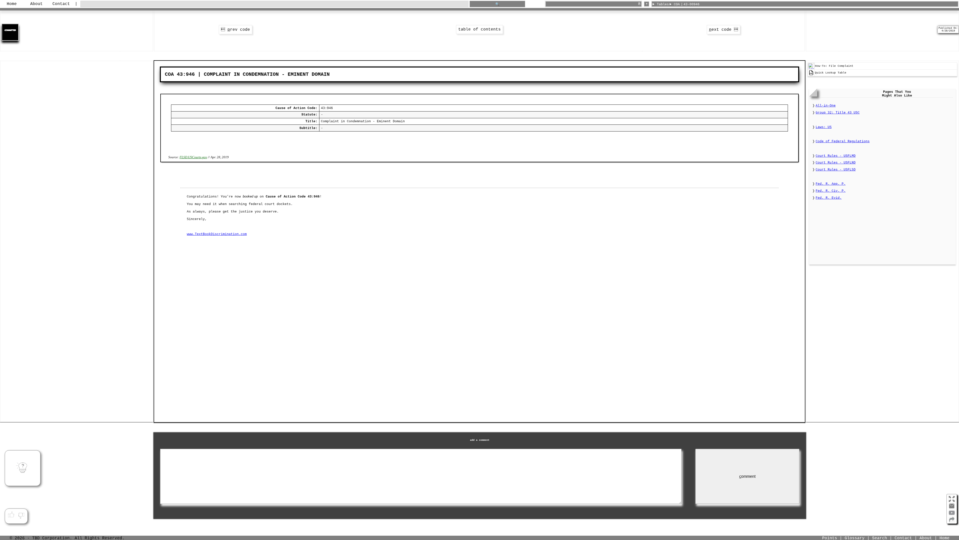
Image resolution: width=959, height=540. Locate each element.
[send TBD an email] (952, 508)
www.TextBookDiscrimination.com (217, 234)
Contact (61, 4)
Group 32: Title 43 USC (838, 112)
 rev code (235, 30)
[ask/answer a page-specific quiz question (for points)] (23, 468)
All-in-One (826, 106)
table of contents (479, 29)
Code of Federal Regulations (843, 141)
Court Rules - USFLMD (836, 156)
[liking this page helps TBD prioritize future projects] (11, 515)
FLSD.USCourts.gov (193, 157)
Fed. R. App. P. (831, 184)
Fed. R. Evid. (829, 198)
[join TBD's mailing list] (952, 521)
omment (747, 476)
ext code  (723, 30)
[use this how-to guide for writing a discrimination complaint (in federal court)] (811, 68)
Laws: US (824, 127)
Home (12, 4)
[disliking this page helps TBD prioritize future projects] (21, 515)
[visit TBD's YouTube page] (952, 514)
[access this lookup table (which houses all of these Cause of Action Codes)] (811, 75)
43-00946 (692, 4)
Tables (663, 4)
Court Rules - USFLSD (836, 170)
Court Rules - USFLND (836, 162)
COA (677, 4)
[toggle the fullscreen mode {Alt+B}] (952, 498)
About (36, 4)
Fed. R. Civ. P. (831, 191)
